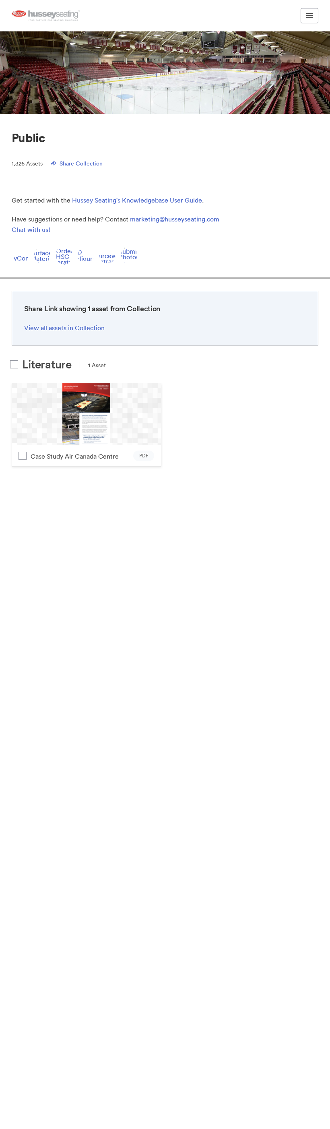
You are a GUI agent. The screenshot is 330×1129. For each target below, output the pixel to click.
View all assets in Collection (64, 328)
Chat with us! (31, 229)
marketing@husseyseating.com (174, 219)
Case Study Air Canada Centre (75, 456)
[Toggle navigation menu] (309, 15)
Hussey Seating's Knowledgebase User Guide (137, 200)
